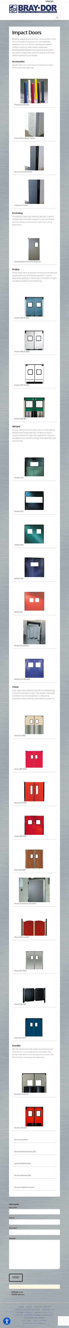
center (17, 1292)
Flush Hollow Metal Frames (24, 138)
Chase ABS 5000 (20, 836)
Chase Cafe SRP (20, 1004)
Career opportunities (27, 1310)
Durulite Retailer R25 (22, 1163)
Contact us (48, 1310)
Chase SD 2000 (20, 870)
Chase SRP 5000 (20, 769)
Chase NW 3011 (20, 1038)
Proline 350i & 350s (21, 385)
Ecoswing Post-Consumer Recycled (27, 261)
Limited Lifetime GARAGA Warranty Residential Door (34, 1316)
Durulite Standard (21, 1139)
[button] (6, 1321)
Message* (12, 1238)
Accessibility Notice (34, 1323)
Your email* (13, 1228)
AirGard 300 (18, 545)
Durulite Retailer (20, 1128)
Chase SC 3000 (20, 735)
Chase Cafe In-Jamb (21, 937)
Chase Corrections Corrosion (25, 903)
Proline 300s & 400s (22, 351)
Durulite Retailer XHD (22, 1175)
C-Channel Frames (21, 205)
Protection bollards (21, 104)
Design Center (42, 1307)
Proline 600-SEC (20, 418)
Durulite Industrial (21, 1094)
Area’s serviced (43, 1312)
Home (21, 1307)
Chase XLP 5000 (20, 802)
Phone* (11, 1218)
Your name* (13, 1207)
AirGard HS (18, 612)
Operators (18, 1294)
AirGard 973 (18, 511)
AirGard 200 (18, 578)
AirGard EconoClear (21, 645)
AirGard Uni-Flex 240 (22, 679)
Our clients (40, 1321)
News (29, 1307)
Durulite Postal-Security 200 (25, 1151)
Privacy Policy (25, 1312)
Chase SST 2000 (20, 970)
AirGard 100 (18, 477)
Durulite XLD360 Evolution (24, 1187)
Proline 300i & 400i (21, 318)
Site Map (26, 1321)
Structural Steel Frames (23, 172)
